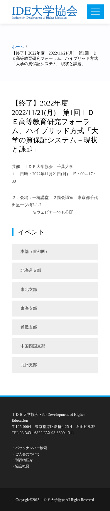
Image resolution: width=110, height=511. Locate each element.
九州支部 (29, 365)
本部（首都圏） (35, 251)
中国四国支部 (33, 346)
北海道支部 (31, 270)
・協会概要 (20, 466)
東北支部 (29, 289)
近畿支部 (29, 327)
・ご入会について (26, 454)
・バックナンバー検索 (29, 448)
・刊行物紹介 (22, 460)
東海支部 (29, 308)
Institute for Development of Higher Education (39, 17)
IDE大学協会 (45, 10)
